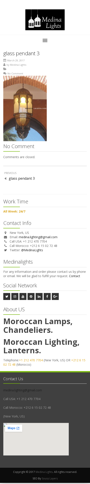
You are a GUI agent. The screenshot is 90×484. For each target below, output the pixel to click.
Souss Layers (50, 478)
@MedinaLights (32, 250)
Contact (74, 276)
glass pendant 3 (21, 53)
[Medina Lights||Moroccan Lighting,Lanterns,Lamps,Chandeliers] (45, 19)
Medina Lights (18, 64)
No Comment (15, 73)
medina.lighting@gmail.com (38, 237)
